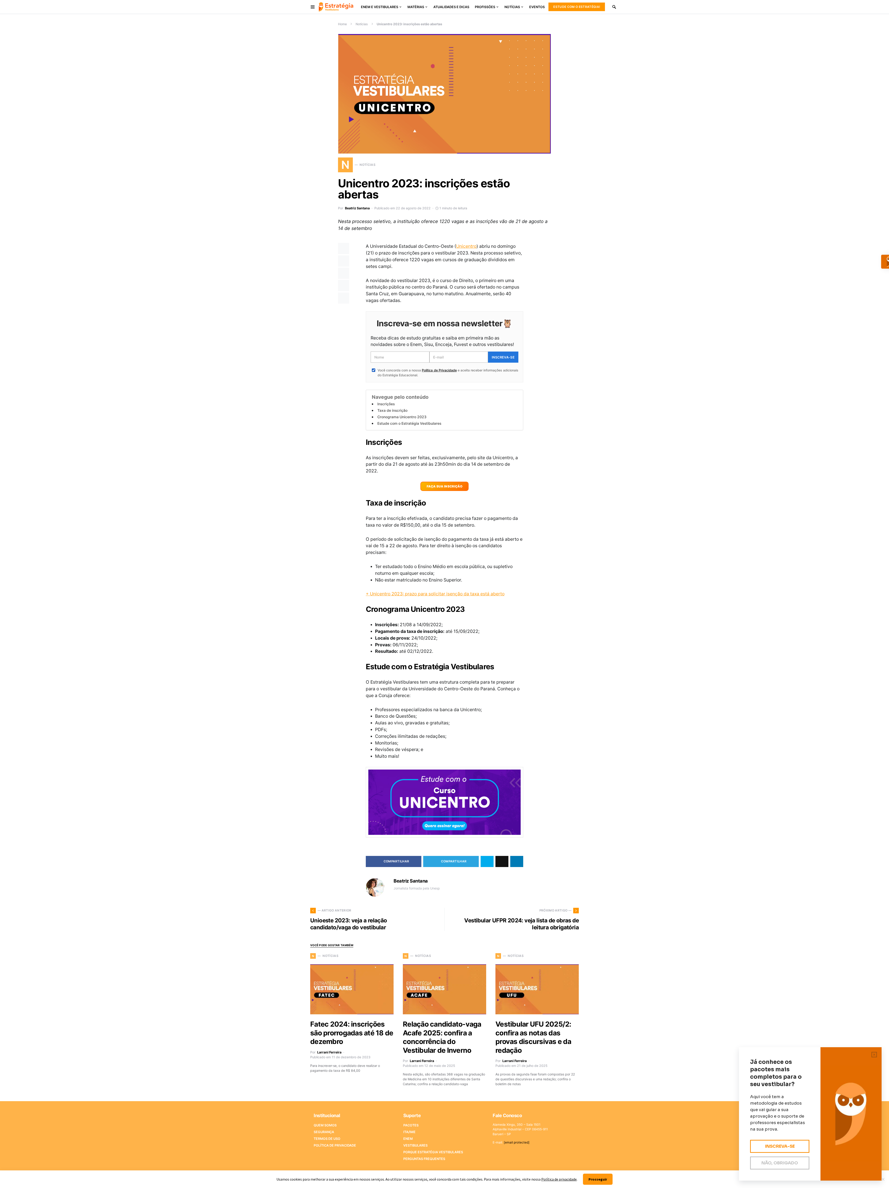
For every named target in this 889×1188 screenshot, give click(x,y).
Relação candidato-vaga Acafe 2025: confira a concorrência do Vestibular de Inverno (442, 1037)
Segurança (324, 1132)
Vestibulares (415, 1145)
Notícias (362, 24)
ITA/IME (409, 1132)
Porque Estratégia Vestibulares (433, 1152)
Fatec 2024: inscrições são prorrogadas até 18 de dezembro (351, 1033)
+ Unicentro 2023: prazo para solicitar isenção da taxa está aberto (435, 594)
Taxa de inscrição (392, 410)
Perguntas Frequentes (424, 1159)
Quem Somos (325, 1125)
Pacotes (411, 1125)
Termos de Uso (327, 1139)
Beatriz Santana (357, 208)
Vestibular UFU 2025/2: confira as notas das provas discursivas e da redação (533, 1037)
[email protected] (516, 1142)
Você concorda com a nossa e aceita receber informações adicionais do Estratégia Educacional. (448, 372)
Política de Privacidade (439, 370)
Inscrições (386, 404)
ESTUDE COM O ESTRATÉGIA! (576, 7)
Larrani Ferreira (329, 1052)
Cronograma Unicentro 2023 (401, 417)
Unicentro (466, 246)
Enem (408, 1139)
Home (342, 24)
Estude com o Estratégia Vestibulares (409, 423)
